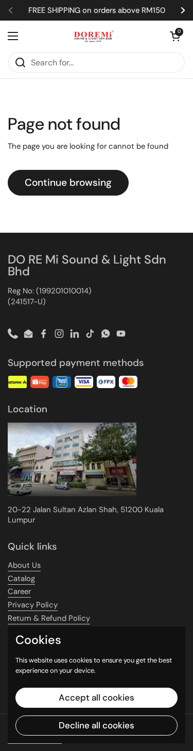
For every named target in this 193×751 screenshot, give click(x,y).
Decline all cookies (96, 725)
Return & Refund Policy (49, 618)
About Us (24, 565)
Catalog (21, 578)
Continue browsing (68, 182)
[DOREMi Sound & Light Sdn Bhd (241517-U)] (94, 36)
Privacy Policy (33, 605)
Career (19, 591)
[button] (175, 36)
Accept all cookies (96, 697)
